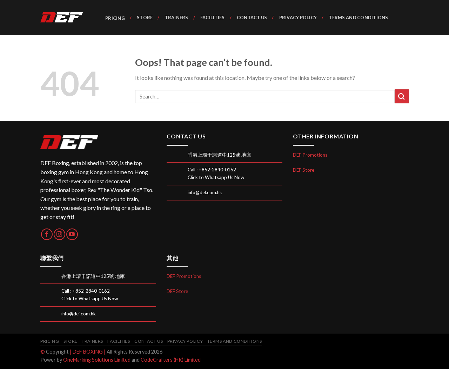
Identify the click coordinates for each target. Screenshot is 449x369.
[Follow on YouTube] (72, 234)
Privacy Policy (298, 17)
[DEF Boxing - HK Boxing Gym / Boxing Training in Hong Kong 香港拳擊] (64, 17)
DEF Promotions (310, 155)
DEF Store (303, 170)
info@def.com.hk (205, 192)
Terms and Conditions (358, 17)
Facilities (212, 17)
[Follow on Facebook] (47, 234)
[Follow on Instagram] (59, 234)
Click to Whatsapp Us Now (216, 177)
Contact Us (252, 17)
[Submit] (402, 96)
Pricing (115, 18)
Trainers (176, 17)
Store (145, 17)
